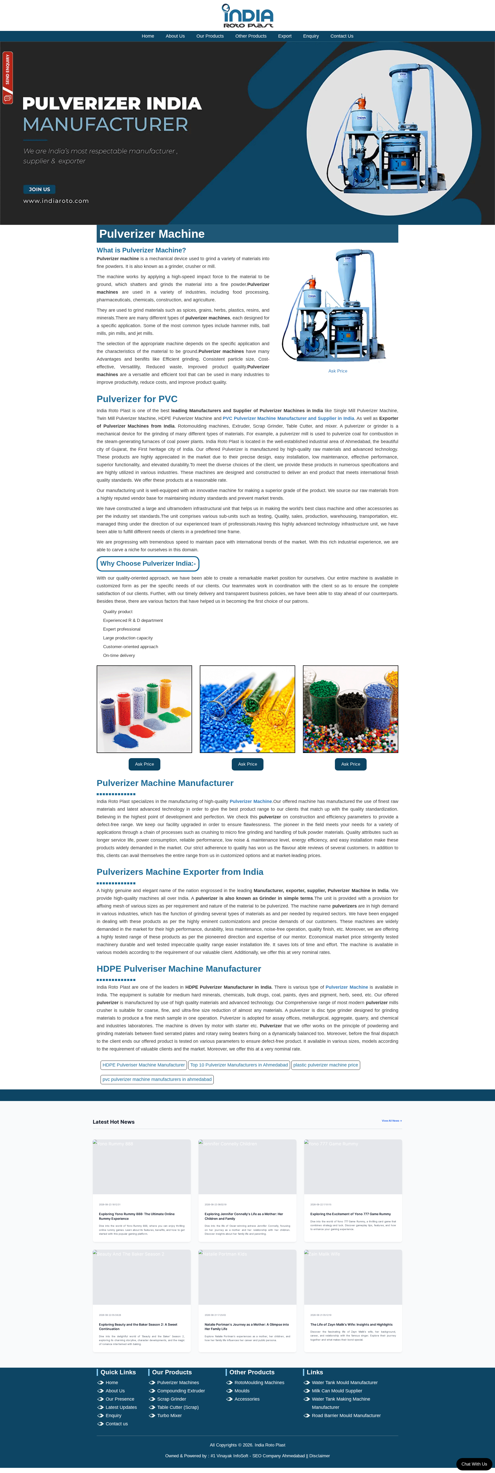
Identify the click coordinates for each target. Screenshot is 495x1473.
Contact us (117, 1423)
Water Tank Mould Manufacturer (345, 1382)
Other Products (251, 36)
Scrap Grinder (171, 1399)
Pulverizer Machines (178, 1382)
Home (148, 36)
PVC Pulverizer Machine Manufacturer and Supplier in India (288, 418)
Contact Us (342, 36)
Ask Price (337, 371)
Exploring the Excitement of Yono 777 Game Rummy (350, 1214)
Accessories (247, 1399)
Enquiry (311, 36)
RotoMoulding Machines (259, 1382)
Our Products (210, 36)
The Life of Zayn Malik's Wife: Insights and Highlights (351, 1324)
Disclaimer (319, 1455)
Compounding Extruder (181, 1390)
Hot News (179, 1204)
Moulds (242, 1390)
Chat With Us (474, 1464)
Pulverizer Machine (251, 801)
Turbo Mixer (169, 1415)
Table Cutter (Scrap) (178, 1407)
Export (285, 36)
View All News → (392, 1120)
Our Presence (120, 1399)
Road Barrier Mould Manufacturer (346, 1415)
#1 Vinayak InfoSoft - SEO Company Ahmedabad (258, 1455)
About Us (175, 36)
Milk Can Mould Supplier (337, 1390)
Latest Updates (121, 1407)
